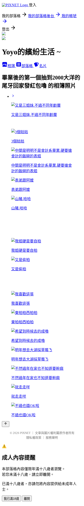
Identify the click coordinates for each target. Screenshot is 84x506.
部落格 (27, 66)
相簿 (11, 66)
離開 (27, 498)
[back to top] (5, 424)
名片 (43, 66)
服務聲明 (52, 437)
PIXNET (25, 433)
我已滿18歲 (11, 498)
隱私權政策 (33, 437)
